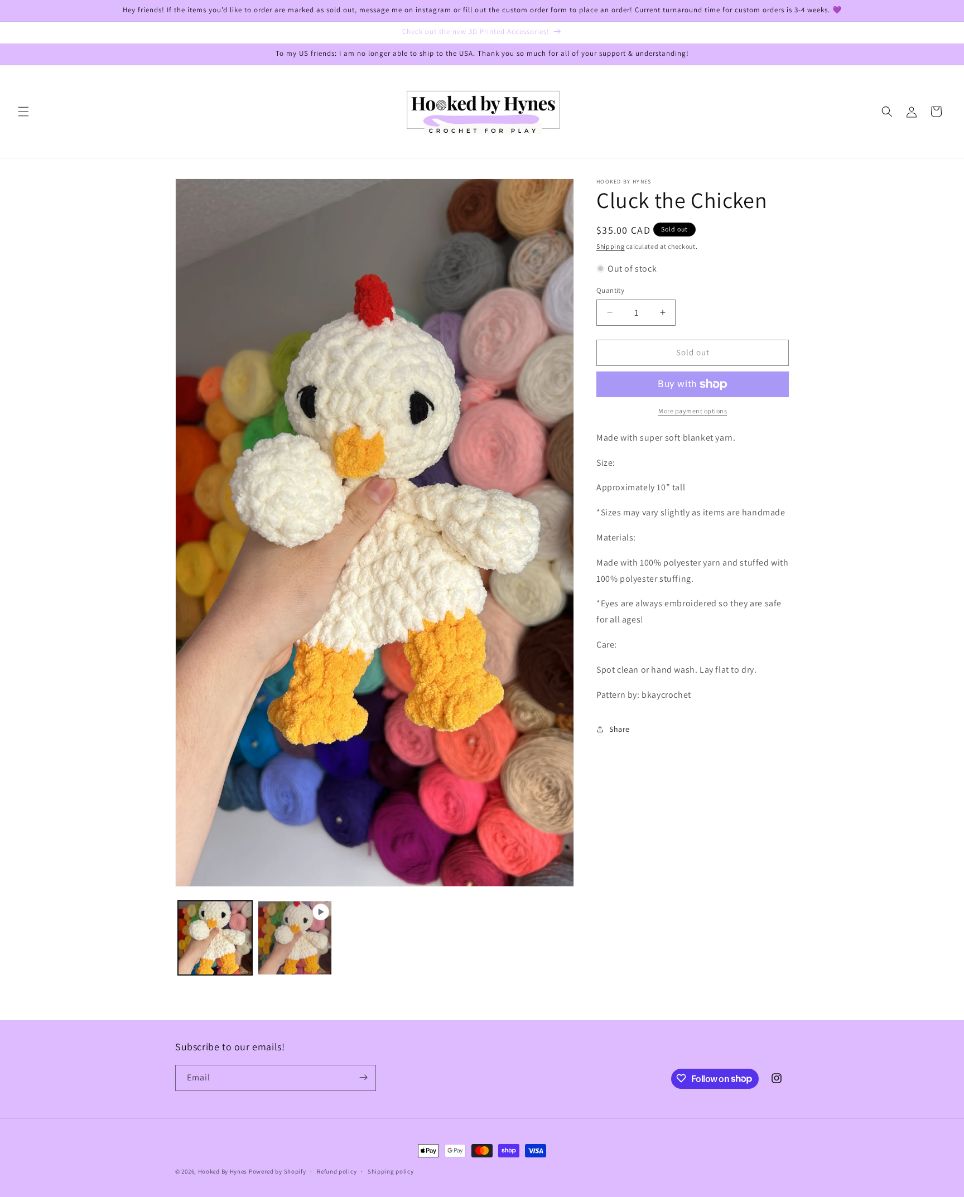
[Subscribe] (363, 1077)
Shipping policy (391, 1171)
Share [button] (619, 729)
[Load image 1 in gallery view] (215, 938)
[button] (23, 111)
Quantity (610, 290)
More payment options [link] (692, 411)
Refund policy (336, 1171)
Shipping (610, 246)
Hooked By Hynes (223, 1171)
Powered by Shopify (277, 1171)
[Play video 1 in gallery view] (295, 938)
